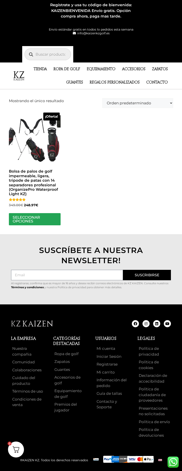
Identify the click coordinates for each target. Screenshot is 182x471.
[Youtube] (167, 323)
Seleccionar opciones (26, 219)
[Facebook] (135, 323)
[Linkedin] (156, 323)
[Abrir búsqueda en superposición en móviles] (47, 54)
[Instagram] (146, 323)
